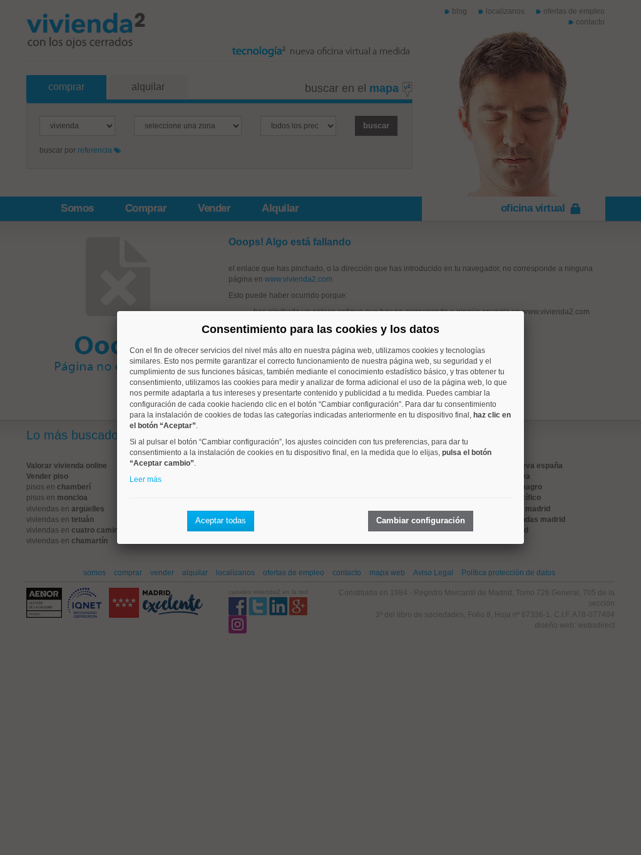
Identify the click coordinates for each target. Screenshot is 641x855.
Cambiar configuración (420, 520)
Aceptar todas (220, 520)
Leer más (146, 479)
